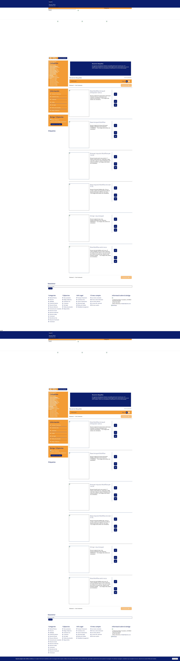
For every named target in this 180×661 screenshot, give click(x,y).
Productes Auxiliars (52, 47)
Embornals (50, 36)
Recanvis (50, 53)
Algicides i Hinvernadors (53, 51)
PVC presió (50, 29)
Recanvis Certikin (52, 70)
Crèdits (53, 102)
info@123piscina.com (126, 303)
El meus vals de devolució (97, 299)
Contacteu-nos (52, 5)
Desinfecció (50, 50)
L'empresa (53, 99)
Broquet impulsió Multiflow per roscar (100, 154)
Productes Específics (53, 45)
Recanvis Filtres (51, 57)
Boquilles (50, 34)
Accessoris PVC (51, 31)
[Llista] (129, 81)
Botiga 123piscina (55, 110)
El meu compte (95, 295)
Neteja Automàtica (52, 26)
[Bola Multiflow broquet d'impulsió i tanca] (79, 103)
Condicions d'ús (54, 96)
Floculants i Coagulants (53, 48)
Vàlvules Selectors (108, 18)
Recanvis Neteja (52, 72)
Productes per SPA (52, 42)
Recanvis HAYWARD (52, 66)
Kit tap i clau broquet (97, 216)
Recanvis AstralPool (52, 71)
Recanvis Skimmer (52, 55)
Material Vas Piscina (52, 32)
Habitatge (50, 75)
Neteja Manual (51, 24)
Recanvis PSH (51, 62)
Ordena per (74, 81)
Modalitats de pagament (82, 307)
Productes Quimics (53, 40)
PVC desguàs (51, 76)
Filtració (50, 78)
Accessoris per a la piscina (110, 10)
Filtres (105, 19)
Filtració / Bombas (108, 17)
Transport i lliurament (56, 94)
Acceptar (175, 658)
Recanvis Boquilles (52, 59)
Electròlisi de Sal (107, 13)
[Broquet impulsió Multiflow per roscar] (79, 165)
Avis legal (53, 105)
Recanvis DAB (51, 69)
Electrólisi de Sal (53, 318)
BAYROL (64, 134)
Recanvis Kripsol (52, 65)
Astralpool (58, 133)
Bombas (50, 22)
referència (50, 134)
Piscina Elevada (51, 37)
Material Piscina (108, 9)
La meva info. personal (96, 303)
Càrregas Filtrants (52, 20)
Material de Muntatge (53, 28)
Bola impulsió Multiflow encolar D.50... (100, 185)
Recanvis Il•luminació (53, 56)
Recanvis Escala (52, 74)
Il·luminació (50, 27)
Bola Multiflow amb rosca (98, 247)
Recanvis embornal (53, 312)
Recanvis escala (53, 310)
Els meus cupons (95, 305)
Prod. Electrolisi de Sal (53, 46)
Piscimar (55, 134)
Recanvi (62, 133)
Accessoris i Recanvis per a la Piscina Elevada (58, 38)
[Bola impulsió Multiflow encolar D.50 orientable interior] (79, 197)
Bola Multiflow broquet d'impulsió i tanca (97, 92)
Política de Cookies (81, 305)
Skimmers (50, 33)
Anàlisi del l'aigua (52, 52)
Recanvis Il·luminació (54, 319)
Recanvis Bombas (52, 61)
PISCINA (54, 133)
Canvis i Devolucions (82, 301)
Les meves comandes (96, 297)
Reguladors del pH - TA (53, 41)
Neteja (60, 134)
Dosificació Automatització (110, 12)
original (65, 133)
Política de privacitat (55, 107)
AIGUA (50, 133)
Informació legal (81, 303)
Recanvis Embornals (52, 60)
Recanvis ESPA (51, 67)
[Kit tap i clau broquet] (79, 228)
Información (54, 91)
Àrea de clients (52, 4)
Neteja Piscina (51, 23)
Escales (106, 15)
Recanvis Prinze (51, 64)
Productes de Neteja (52, 43)
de (58, 134)
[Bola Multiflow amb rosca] (79, 259)
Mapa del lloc (66, 308)
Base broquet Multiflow (97, 122)
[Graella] (127, 81)
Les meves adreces (95, 301)
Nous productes (67, 297)
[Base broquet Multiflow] (79, 134)
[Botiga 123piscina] (58, 119)
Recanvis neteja (53, 314)
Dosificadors (107, 14)
